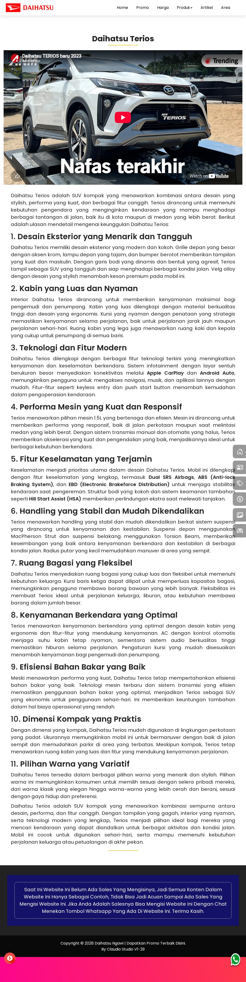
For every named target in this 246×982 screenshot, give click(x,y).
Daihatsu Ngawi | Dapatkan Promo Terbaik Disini (140, 943)
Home (122, 7)
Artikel (207, 7)
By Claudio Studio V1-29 (123, 949)
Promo (142, 7)
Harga (163, 7)
